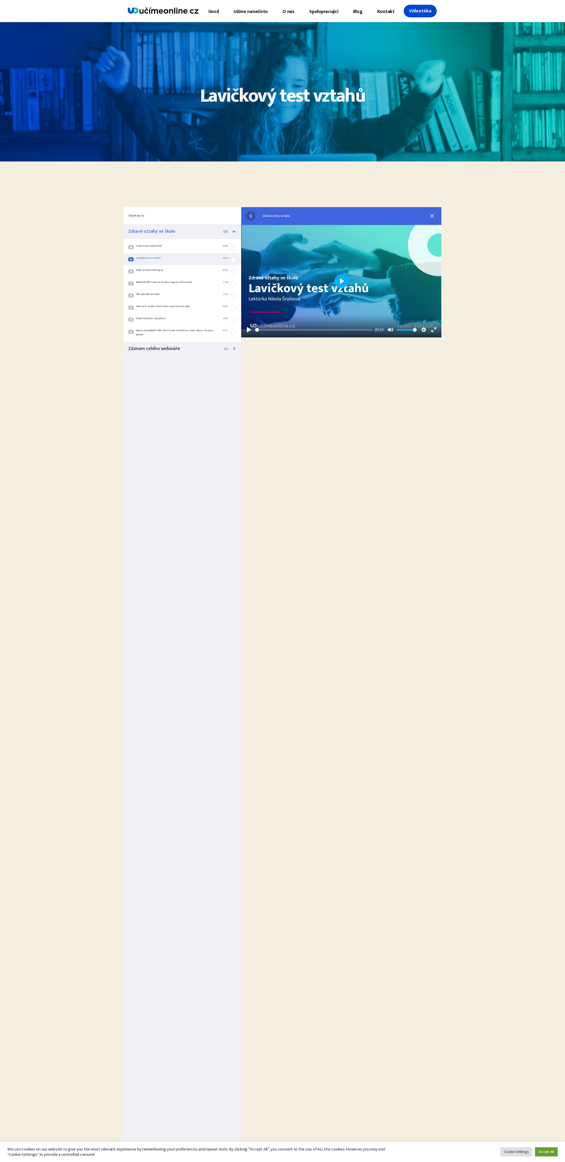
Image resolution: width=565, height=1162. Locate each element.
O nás (288, 12)
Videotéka (420, 11)
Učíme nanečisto (251, 12)
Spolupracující (323, 12)
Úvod (213, 12)
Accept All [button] (546, 1151)
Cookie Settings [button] (516, 1151)
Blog (358, 12)
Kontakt (386, 12)
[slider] (314, 330)
